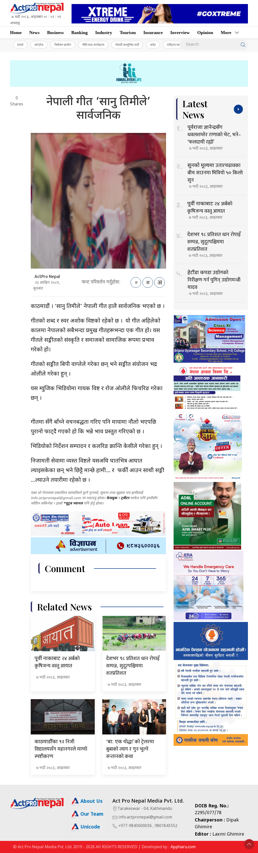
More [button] (226, 32)
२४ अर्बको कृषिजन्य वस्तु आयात (57, 662)
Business (55, 32)
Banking (79, 32)
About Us (91, 802)
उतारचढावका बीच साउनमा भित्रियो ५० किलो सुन (215, 172)
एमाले (20, 45)
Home (16, 32)
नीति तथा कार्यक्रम (93, 45)
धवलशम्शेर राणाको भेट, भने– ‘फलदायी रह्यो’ (214, 135)
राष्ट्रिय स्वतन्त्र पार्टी (179, 45)
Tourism (128, 32)
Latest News (195, 109)
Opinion (205, 32)
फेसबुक (111, 498)
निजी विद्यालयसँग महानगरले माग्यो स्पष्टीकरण (61, 749)
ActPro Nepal (47, 276)
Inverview (180, 32)
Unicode (89, 827)
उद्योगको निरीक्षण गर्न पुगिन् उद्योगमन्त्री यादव (213, 280)
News (34, 32)
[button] (249, 844)
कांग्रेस (39, 45)
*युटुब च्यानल (73, 503)
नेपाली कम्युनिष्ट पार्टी (127, 45)
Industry (103, 32)
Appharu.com (183, 847)
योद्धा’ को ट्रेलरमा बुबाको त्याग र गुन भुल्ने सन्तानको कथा (130, 749)
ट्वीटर (125, 498)
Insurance (153, 32)
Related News (64, 606)
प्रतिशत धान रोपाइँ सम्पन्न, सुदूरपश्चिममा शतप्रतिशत (132, 665)
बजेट (153, 45)
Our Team (91, 814)
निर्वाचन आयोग (62, 45)
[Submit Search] (243, 45)
